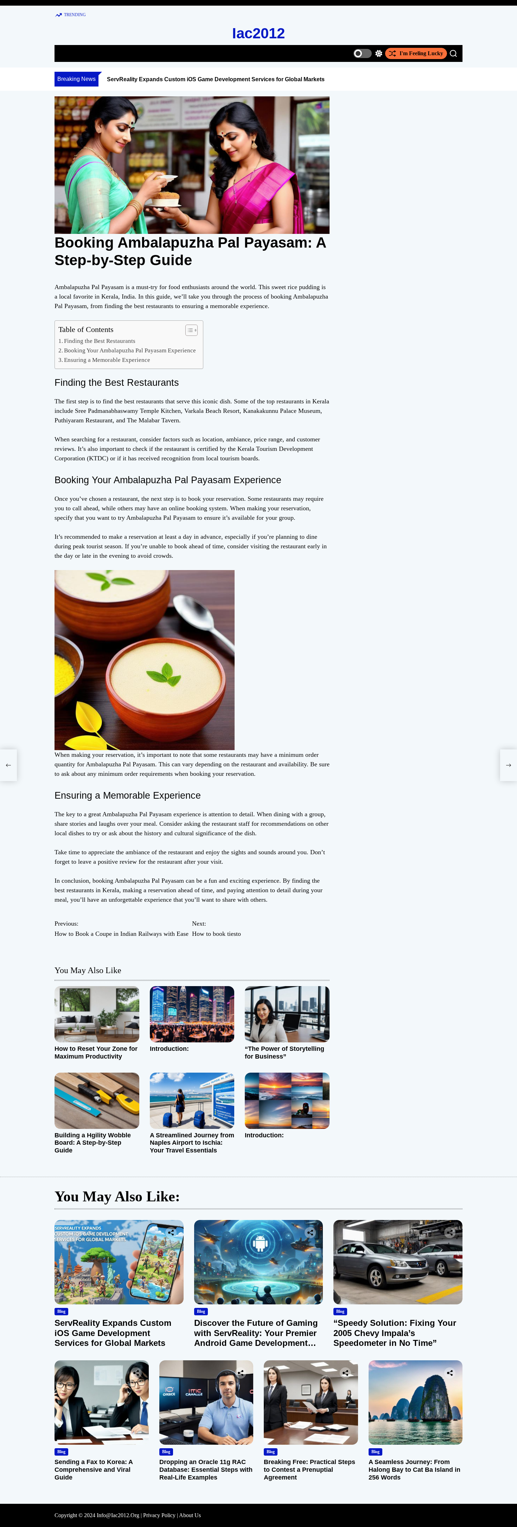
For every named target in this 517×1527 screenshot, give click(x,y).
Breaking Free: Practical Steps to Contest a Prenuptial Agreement (309, 1469)
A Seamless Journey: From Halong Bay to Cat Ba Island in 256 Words (414, 1469)
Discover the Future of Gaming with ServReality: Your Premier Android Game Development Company (256, 1338)
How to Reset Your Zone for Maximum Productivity (96, 1052)
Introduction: (169, 1048)
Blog (61, 1311)
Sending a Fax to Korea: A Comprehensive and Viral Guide (94, 1469)
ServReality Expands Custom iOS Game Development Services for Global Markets (216, 79)
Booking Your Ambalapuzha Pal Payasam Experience (130, 350)
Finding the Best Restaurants (99, 341)
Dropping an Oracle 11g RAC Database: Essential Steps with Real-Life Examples (206, 1469)
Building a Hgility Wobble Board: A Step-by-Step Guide (93, 1143)
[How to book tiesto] (508, 765)
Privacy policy (159, 1515)
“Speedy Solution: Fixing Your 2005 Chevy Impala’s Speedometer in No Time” (394, 1333)
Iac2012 (258, 33)
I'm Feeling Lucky (421, 53)
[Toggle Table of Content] (188, 330)
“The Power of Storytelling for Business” (284, 1052)
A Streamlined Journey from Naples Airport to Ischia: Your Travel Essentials (192, 1143)
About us (190, 1515)
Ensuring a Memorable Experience (107, 360)
